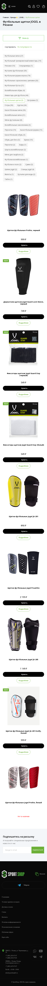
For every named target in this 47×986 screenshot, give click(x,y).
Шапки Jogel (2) (11, 169)
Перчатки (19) (10, 130)
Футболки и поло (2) (13, 164)
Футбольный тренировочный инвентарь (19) (23, 61)
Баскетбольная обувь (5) (15, 135)
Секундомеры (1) (26, 66)
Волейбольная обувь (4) (15, 90)
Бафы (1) (22, 145)
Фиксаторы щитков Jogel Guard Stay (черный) (23, 374)
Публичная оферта (7, 932)
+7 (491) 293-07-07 (11, 955)
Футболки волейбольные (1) (16, 159)
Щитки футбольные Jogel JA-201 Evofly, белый (23, 732)
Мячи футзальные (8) (13, 120)
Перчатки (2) (10, 145)
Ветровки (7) (32, 100)
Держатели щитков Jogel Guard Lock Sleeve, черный (23, 303)
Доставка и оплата (7, 907)
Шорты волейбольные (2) (15, 149)
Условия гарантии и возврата (10, 902)
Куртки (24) (22, 105)
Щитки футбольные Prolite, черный (23, 230)
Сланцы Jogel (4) (27, 169)
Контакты (5, 917)
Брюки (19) (28, 140)
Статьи (4, 912)
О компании (5, 897)
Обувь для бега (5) (12, 140)
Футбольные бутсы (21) (14, 85)
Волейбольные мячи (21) (15, 115)
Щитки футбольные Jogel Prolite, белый (23, 802)
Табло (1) (8, 179)
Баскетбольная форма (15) (31, 130)
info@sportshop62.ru (11, 973)
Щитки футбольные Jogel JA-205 (23, 659)
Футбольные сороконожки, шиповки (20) (21, 80)
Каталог (42, 874)
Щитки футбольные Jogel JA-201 (23, 516)
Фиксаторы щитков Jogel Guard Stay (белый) (23, 445)
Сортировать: (10, 47)
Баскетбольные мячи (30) (15, 110)
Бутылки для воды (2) (26, 174)
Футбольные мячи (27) (14, 56)
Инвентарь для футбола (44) (16, 95)
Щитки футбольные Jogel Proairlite (24, 588)
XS (17, 507)
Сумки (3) (29, 164)
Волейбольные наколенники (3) (18, 125)
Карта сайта (5, 937)
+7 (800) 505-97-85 (11, 958)
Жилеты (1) (9, 174)
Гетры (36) (9, 105)
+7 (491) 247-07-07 (11, 966)
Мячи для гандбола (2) (14, 154)
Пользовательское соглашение (11, 927)
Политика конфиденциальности (11, 922)
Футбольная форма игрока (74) (17, 75)
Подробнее (23, 251)
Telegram (26, 885)
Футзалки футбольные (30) (16, 70)
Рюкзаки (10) (10, 66)
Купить (24, 245)
